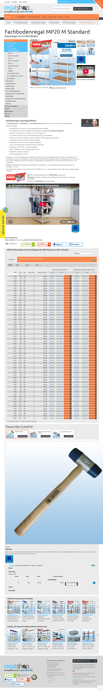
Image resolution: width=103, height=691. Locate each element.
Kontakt (67, 17)
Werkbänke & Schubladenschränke (15, 98)
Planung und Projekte (34, 17)
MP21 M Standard (13, 56)
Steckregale (54, 22)
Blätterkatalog (52, 17)
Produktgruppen (21, 17)
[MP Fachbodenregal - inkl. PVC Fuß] (81, 51)
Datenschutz (52, 678)
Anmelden (14, 1)
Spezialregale (9, 96)
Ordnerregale (9, 81)
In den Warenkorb (67, 55)
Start (8, 22)
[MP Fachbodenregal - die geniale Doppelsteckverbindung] (90, 43)
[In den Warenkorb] (68, 276)
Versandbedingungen (78, 679)
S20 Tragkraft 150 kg (13, 73)
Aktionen (8, 103)
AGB (50, 682)
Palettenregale (10, 86)
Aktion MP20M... (57, 643)
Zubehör (10, 71)
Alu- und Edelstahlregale (13, 91)
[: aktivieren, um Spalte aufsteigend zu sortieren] (19, 274)
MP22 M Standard (13, 61)
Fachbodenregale (38, 22)
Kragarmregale (10, 88)
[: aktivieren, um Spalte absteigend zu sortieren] (12, 274)
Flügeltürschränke (11, 101)
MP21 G (10, 58)
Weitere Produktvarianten (67, 52)
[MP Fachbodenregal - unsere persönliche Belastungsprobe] (90, 51)
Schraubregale (10, 78)
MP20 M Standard (86, 22)
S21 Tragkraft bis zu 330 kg (15, 76)
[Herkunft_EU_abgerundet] (9, 559)
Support (44, 17)
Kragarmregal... (12, 643)
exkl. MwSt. (11, 571)
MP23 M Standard (13, 66)
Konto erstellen (23, 1)
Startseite (7, 1)
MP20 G (10, 53)
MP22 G (10, 63)
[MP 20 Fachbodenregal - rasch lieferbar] (53, 62)
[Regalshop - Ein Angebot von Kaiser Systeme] (18, 8)
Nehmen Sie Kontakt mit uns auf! (58, 87)
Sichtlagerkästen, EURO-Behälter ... (16, 93)
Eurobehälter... (72, 643)
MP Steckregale (69, 22)
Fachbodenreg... (12, 615)
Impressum (51, 680)
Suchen (77, 253)
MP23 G (10, 68)
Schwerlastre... (27, 643)
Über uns (60, 17)
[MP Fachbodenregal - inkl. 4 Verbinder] (81, 43)
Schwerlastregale (10, 83)
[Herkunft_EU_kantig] (81, 60)
